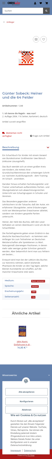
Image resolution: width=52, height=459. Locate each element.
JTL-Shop (30, 455)
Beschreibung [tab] (10, 147)
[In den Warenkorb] (4, 31)
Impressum (16, 450)
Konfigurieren (26, 401)
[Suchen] (46, 11)
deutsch (35, 286)
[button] (35, 3)
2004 (34, 292)
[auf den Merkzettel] (43, 39)
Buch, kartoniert (38, 281)
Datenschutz (30, 450)
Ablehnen (26, 409)
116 (33, 297)
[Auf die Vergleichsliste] (36, 39)
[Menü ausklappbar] (3, 2)
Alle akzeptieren (27, 392)
